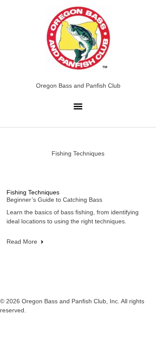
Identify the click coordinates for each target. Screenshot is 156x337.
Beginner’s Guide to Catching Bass (54, 199)
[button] (78, 106)
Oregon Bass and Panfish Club (78, 85)
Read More (21, 241)
